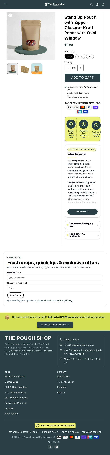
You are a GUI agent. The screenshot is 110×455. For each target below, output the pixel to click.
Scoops (9, 408)
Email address (14, 273)
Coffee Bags (11, 381)
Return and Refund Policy (24, 432)
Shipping (62, 387)
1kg (90, 56)
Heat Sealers (12, 413)
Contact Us (63, 376)
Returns (61, 392)
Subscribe (14, 295)
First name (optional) (17, 283)
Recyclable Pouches (16, 403)
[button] (6, 5)
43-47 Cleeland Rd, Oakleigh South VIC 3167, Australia (83, 352)
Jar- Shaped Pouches (16, 397)
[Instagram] (56, 447)
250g (69, 56)
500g (80, 56)
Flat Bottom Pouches (16, 387)
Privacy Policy (65, 301)
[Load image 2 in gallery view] (24, 68)
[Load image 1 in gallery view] (12, 68)
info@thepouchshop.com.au (79, 345)
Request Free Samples (53, 325)
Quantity (68, 62)
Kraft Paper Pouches (16, 392)
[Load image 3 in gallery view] (36, 68)
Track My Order (65, 381)
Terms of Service (45, 301)
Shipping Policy (51, 432)
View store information (77, 97)
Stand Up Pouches (15, 376)
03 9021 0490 (71, 339)
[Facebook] (50, 447)
